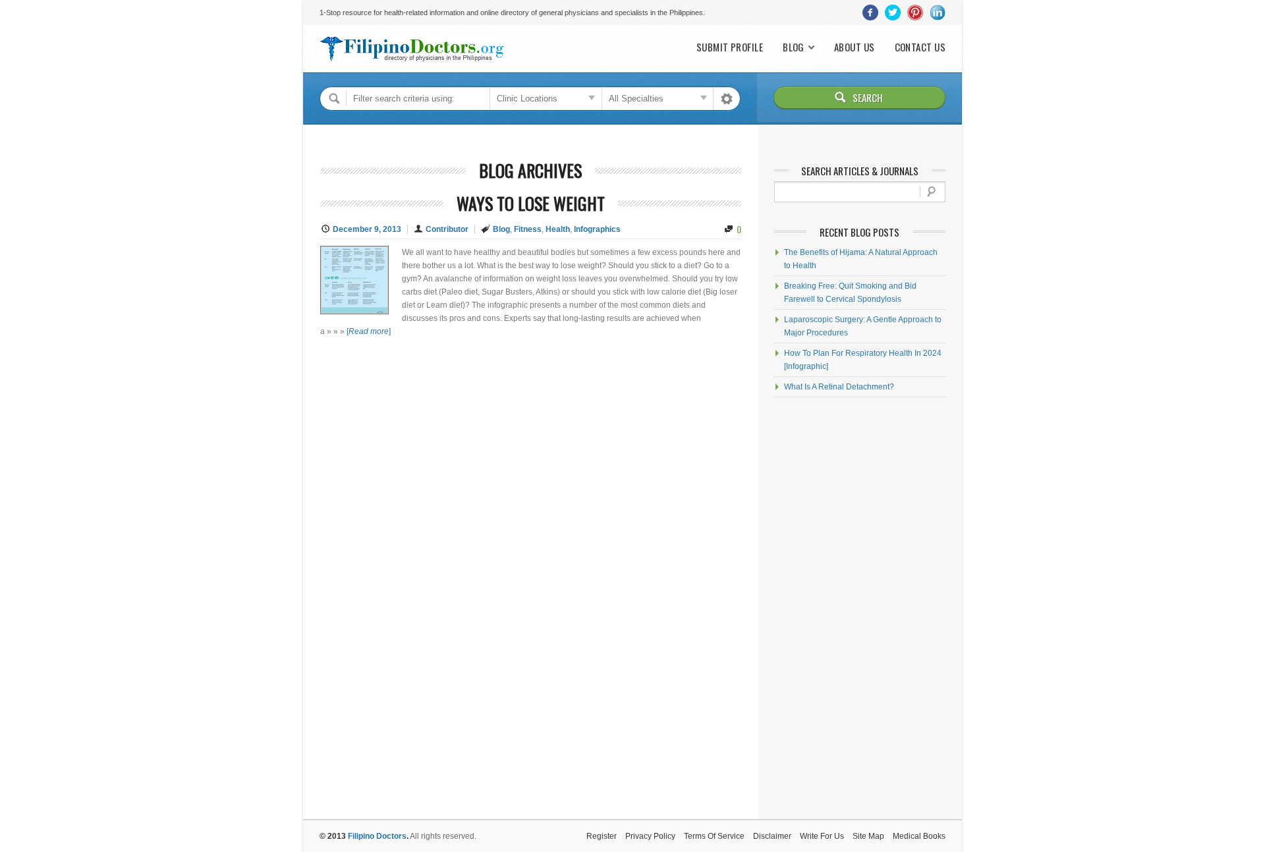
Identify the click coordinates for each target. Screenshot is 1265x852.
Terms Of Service (714, 836)
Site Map (868, 836)
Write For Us (822, 836)
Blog (793, 47)
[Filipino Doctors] (412, 48)
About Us (854, 47)
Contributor (447, 229)
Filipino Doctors (377, 836)
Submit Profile (729, 47)
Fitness (528, 229)
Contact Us (920, 47)
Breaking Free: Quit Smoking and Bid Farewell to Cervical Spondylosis (850, 292)
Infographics (597, 229)
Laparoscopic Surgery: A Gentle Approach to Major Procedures (863, 326)
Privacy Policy (650, 836)
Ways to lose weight (531, 203)
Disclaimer (772, 836)
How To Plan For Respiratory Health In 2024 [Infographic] (863, 360)
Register (601, 836)
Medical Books (919, 836)
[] (369, 331)
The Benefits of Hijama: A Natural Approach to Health (861, 259)
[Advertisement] (859, 608)
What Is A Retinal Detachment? (839, 386)
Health (558, 229)
